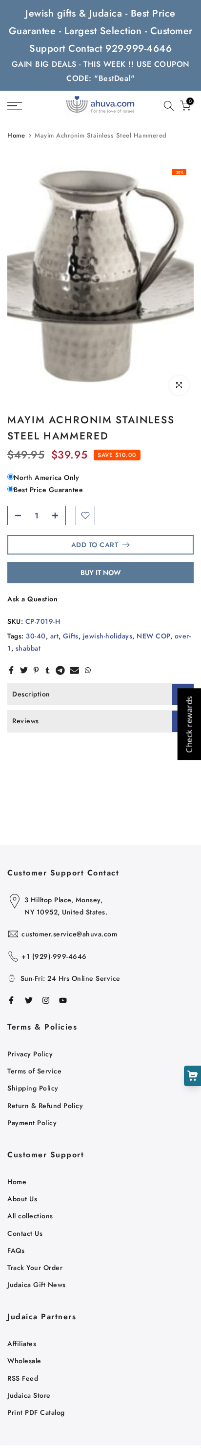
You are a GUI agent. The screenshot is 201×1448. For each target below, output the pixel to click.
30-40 (36, 636)
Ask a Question (32, 599)
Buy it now (100, 572)
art (54, 636)
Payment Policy (32, 1123)
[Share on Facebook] (11, 670)
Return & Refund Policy (45, 1106)
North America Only (46, 477)
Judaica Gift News (36, 1284)
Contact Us (24, 1233)
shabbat (28, 648)
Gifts (71, 636)
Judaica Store (29, 1395)
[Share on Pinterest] (36, 670)
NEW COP (153, 636)
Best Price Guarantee (48, 490)
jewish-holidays (108, 636)
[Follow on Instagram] (45, 1000)
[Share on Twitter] (24, 670)
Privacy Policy (30, 1054)
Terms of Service (34, 1071)
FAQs (15, 1250)
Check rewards (188, 724)
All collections (30, 1216)
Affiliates (21, 1344)
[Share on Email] (74, 670)
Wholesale (24, 1361)
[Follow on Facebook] (11, 1000)
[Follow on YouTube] (63, 1000)
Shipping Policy (33, 1088)
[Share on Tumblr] (47, 670)
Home (16, 135)
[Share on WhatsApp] (88, 670)
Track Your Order (34, 1267)
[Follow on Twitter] (29, 1000)
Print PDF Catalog (36, 1412)
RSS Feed (22, 1378)
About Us (22, 1199)
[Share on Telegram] (60, 670)
